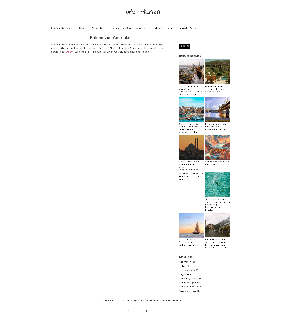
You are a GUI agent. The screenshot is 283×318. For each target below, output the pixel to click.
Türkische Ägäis (187, 28)
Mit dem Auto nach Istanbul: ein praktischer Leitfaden (217, 126)
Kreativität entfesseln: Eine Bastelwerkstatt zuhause (191, 176)
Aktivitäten (98, 28)
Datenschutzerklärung (136, 311)
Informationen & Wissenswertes (128, 28)
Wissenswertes (187, 291)
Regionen (184, 274)
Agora (70, 51)
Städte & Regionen (61, 28)
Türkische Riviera (162, 28)
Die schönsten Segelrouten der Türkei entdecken (188, 242)
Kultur (82, 28)
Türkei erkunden (141, 11)
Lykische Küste (187, 270)
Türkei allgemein (188, 278)
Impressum (152, 311)
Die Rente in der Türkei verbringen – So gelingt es (216, 89)
